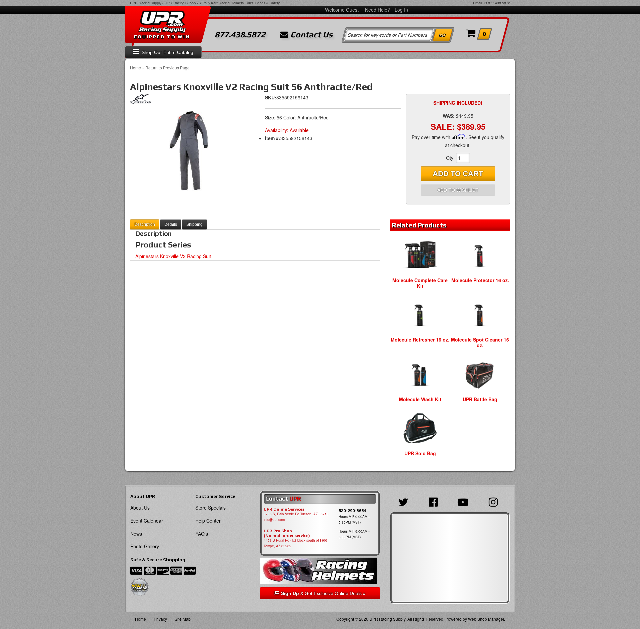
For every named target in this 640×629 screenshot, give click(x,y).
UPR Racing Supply (145, 2)
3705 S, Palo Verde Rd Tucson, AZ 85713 (296, 514)
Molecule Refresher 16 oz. (420, 339)
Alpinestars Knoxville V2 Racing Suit (173, 256)
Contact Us (310, 34)
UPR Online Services (284, 509)
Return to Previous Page (167, 67)
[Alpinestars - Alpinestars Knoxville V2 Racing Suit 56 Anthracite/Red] (140, 100)
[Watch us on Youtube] (465, 501)
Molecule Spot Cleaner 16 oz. (480, 342)
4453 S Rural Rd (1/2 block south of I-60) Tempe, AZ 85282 (295, 543)
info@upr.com (274, 519)
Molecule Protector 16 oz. (480, 280)
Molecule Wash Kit (420, 399)
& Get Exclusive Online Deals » (323, 593)
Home (135, 67)
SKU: (270, 97)
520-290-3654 (352, 510)
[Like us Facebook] (435, 501)
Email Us (480, 2)
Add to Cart (458, 173)
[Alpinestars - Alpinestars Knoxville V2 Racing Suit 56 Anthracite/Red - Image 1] (190, 150)
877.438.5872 (499, 2)
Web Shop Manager (486, 619)
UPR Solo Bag (420, 453)
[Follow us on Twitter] (405, 501)
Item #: (272, 138)
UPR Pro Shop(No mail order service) (287, 533)
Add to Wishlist (457, 190)
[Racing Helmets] (320, 571)
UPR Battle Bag (480, 399)
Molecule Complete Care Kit (420, 283)
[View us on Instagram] (495, 501)
